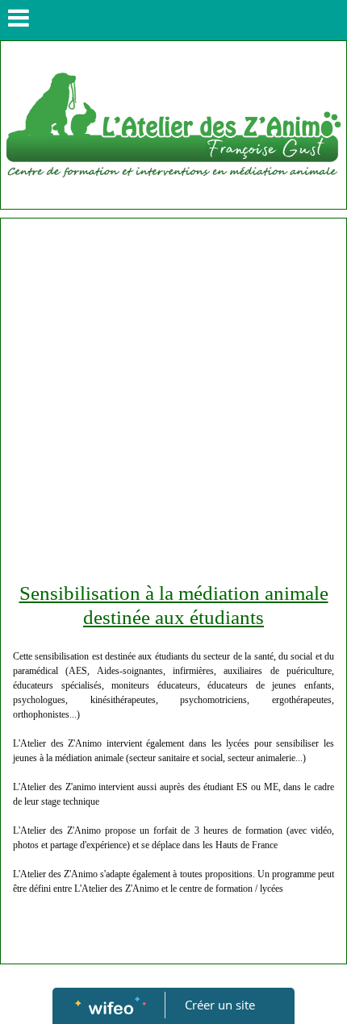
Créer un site (220, 1005)
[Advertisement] (173, 400)
